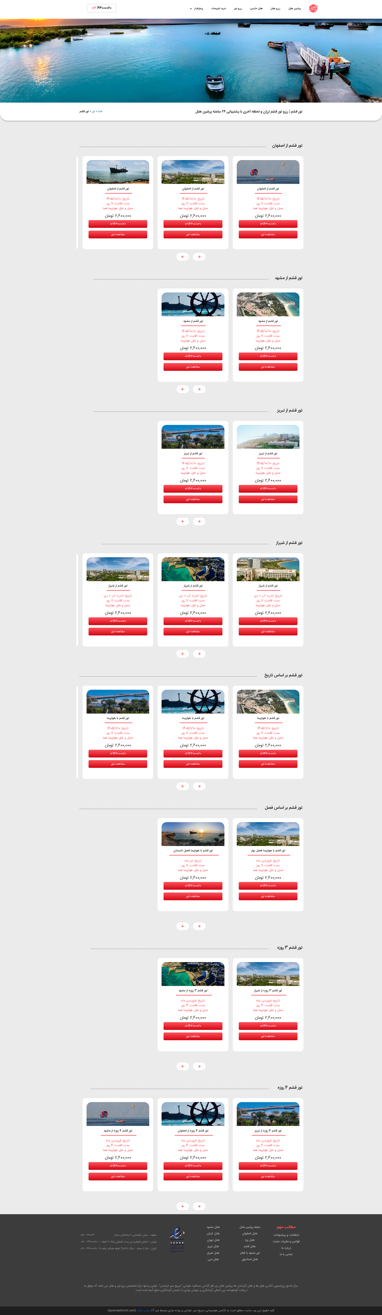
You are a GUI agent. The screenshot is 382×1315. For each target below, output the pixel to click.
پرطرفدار (198, 8)
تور (93, 111)
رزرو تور (238, 8)
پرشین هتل (294, 8)
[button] (199, 257)
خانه (100, 111)
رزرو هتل (275, 8)
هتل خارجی (256, 8)
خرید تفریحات (218, 8)
